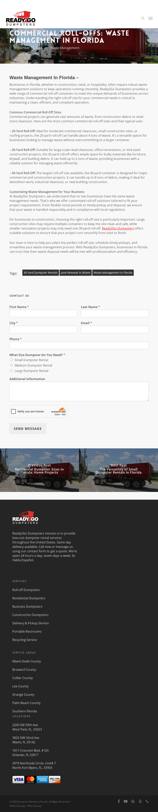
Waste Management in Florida (113, 272)
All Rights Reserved (59, 801)
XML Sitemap (34, 806)
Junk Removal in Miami (75, 272)
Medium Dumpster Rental (33, 365)
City (13, 323)
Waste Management (64, 48)
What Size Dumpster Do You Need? (37, 355)
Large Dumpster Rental (31, 371)
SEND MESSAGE (28, 429)
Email (86, 323)
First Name (19, 307)
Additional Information (27, 379)
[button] (150, 18)
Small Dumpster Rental (31, 360)
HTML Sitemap (17, 806)
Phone (15, 339)
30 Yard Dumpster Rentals (41, 272)
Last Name (90, 307)
